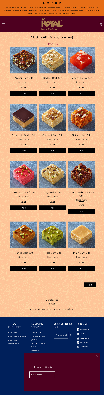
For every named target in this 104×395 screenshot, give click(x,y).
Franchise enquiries (17, 336)
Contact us (36, 332)
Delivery (35, 350)
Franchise (12, 332)
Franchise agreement (13, 342)
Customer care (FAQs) (38, 338)
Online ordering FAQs (38, 345)
